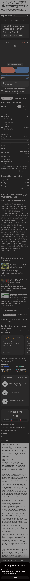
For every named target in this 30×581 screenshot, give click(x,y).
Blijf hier (15, 577)
